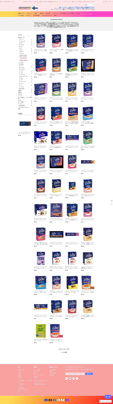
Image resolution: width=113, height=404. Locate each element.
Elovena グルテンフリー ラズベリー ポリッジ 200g (71, 267)
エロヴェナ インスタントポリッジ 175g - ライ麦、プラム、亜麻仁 (40, 267)
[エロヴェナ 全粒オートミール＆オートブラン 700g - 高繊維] (41, 282)
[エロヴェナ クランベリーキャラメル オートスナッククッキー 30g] (41, 307)
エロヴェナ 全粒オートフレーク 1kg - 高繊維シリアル (87, 316)
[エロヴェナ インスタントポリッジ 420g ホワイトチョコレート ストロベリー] (88, 186)
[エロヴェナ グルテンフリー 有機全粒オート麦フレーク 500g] (88, 258)
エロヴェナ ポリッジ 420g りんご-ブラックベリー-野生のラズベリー (40, 50)
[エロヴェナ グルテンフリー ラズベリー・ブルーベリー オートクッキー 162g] (41, 138)
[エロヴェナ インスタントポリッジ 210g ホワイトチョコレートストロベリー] (56, 282)
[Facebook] (66, 378)
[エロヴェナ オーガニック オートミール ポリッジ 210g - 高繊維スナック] (56, 89)
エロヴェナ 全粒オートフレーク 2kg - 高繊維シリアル (87, 243)
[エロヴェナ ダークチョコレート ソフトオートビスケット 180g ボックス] (56, 210)
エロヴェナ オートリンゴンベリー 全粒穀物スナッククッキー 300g (40, 74)
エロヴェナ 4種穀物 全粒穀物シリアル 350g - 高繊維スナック (72, 122)
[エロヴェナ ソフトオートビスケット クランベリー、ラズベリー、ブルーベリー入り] (41, 89)
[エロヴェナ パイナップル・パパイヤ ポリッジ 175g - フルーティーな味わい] (72, 89)
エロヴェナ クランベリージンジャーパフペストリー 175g (71, 171)
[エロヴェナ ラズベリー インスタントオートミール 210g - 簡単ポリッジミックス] (88, 210)
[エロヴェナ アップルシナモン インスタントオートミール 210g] (41, 113)
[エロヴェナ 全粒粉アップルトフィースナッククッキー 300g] (56, 113)
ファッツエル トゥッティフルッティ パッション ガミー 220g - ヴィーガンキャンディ (25, 132)
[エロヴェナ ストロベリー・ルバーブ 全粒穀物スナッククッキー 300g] (56, 138)
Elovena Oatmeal (23, 60)
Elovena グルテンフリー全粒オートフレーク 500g (72, 291)
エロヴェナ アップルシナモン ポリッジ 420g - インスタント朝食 (71, 316)
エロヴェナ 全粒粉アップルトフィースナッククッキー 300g (56, 122)
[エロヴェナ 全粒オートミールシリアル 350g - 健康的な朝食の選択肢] (88, 113)
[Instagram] (70, 378)
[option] (25, 127)
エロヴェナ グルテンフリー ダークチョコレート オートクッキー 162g (40, 219)
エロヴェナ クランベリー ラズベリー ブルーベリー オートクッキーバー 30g (72, 243)
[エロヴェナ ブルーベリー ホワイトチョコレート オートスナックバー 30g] (72, 138)
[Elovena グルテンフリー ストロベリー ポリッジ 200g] (56, 258)
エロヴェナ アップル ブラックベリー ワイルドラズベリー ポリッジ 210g (40, 171)
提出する (89, 374)
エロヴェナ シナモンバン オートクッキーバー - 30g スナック (87, 171)
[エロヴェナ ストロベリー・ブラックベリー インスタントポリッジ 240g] (88, 89)
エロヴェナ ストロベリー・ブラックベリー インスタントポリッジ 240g (87, 98)
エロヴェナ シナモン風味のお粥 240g (56, 74)
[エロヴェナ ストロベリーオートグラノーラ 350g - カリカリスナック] (56, 331)
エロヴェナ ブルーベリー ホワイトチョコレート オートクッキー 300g (87, 50)
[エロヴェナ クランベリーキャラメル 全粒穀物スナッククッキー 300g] (72, 210)
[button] (25, 39)
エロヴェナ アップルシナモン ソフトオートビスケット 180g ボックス (56, 171)
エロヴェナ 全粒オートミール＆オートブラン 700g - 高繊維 (40, 291)
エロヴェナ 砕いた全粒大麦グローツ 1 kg (40, 340)
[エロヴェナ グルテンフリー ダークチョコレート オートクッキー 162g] (41, 210)
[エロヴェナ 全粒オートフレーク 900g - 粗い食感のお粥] (41, 234)
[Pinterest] (73, 378)
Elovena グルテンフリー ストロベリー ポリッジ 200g (56, 267)
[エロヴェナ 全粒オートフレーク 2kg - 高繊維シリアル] (88, 234)
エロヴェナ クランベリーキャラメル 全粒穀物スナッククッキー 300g (71, 219)
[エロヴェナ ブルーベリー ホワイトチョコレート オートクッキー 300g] (88, 41)
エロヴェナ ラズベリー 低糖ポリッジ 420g (56, 50)
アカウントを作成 (90, 9)
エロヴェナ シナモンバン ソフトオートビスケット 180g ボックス (87, 74)
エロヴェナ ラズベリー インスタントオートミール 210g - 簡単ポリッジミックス (87, 219)
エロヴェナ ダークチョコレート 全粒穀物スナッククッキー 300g (71, 50)
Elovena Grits (24, 58)
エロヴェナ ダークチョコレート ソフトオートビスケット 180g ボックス (56, 219)
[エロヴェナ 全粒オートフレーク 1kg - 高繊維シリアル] (88, 307)
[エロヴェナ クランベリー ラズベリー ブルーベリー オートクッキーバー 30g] (72, 234)
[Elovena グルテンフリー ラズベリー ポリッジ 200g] (72, 258)
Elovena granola (23, 57)
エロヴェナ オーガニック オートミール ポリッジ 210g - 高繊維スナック (56, 98)
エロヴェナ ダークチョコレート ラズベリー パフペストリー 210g (40, 195)
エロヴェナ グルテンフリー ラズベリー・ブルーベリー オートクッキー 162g (40, 147)
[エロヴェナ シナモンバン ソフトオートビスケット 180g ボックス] (88, 65)
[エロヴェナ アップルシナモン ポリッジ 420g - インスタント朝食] (72, 307)
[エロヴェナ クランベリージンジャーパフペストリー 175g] (72, 162)
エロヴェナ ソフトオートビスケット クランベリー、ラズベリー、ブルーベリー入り (40, 98)
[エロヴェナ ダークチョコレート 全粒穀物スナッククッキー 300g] (72, 41)
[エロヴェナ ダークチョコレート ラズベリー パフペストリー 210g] (41, 186)
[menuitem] (25, 37)
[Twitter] (77, 378)
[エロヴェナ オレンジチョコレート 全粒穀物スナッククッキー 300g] (72, 186)
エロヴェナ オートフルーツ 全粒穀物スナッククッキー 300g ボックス (71, 74)
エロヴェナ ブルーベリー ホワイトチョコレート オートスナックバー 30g (72, 147)
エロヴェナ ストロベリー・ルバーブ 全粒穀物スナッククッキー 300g (56, 147)
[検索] (89, 5)
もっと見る (64, 352)
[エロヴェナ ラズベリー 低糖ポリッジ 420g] (56, 41)
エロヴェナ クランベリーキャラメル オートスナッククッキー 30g (40, 316)
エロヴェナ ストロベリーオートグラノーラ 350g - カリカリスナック (56, 340)
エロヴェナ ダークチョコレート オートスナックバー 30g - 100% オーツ (56, 243)
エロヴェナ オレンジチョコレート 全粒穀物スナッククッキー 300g (71, 195)
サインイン (80, 9)
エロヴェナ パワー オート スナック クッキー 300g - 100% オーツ (56, 316)
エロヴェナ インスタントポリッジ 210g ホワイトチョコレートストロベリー (56, 291)
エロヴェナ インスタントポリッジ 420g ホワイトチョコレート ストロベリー (87, 195)
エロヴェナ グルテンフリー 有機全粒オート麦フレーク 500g (87, 267)
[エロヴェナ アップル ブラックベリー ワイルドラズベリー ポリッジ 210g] (41, 162)
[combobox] (88, 5)
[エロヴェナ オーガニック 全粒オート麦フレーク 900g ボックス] (88, 138)
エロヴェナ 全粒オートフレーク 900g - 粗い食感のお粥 (40, 243)
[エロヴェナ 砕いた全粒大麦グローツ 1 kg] (41, 331)
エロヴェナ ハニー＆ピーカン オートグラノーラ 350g (87, 291)
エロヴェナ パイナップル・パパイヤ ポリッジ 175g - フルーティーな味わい (72, 98)
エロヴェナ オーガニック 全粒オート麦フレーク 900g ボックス (87, 147)
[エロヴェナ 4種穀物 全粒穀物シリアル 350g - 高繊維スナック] (72, 113)
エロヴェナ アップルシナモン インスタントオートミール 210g (40, 122)
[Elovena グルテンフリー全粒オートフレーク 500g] (72, 282)
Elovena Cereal (23, 55)
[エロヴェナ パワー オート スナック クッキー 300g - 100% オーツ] (56, 307)
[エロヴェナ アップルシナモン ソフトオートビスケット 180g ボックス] (56, 162)
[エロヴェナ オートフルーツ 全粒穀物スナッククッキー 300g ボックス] (72, 65)
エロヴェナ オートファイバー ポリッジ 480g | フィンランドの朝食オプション (56, 195)
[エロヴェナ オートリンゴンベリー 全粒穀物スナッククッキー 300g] (41, 65)
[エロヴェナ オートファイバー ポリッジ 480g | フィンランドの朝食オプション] (56, 186)
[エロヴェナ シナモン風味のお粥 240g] (56, 65)
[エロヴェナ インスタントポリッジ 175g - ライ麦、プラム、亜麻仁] (41, 258)
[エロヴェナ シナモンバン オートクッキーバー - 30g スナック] (88, 162)
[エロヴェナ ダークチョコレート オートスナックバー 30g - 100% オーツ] (56, 234)
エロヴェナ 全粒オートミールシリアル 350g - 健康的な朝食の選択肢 (87, 122)
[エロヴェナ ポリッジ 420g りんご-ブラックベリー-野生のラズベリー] (41, 41)
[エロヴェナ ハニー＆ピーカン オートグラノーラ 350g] (88, 282)
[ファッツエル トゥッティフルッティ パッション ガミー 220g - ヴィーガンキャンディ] (25, 123)
